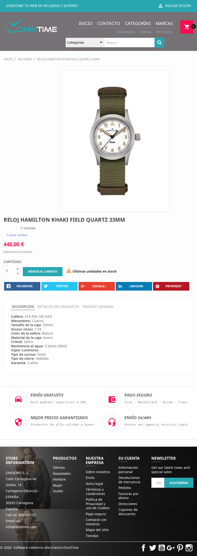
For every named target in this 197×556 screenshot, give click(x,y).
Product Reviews (98, 306)
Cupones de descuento (128, 511)
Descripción (23, 306)
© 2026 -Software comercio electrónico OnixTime (39, 547)
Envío (90, 477)
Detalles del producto (58, 306)
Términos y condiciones (95, 491)
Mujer (57, 485)
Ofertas (146, 32)
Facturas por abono (128, 495)
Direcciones (127, 503)
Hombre (59, 479)
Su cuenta (129, 458)
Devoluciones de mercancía (129, 479)
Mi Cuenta (164, 32)
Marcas (164, 23)
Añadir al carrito (42, 271)
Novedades (126, 32)
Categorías (138, 23)
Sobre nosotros (98, 472)
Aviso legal (94, 483)
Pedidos (124, 487)
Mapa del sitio (97, 529)
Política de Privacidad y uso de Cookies (98, 503)
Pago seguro (96, 514)
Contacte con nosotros (96, 521)
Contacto (108, 23)
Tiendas (92, 535)
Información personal (128, 469)
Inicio (85, 23)
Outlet (58, 491)
